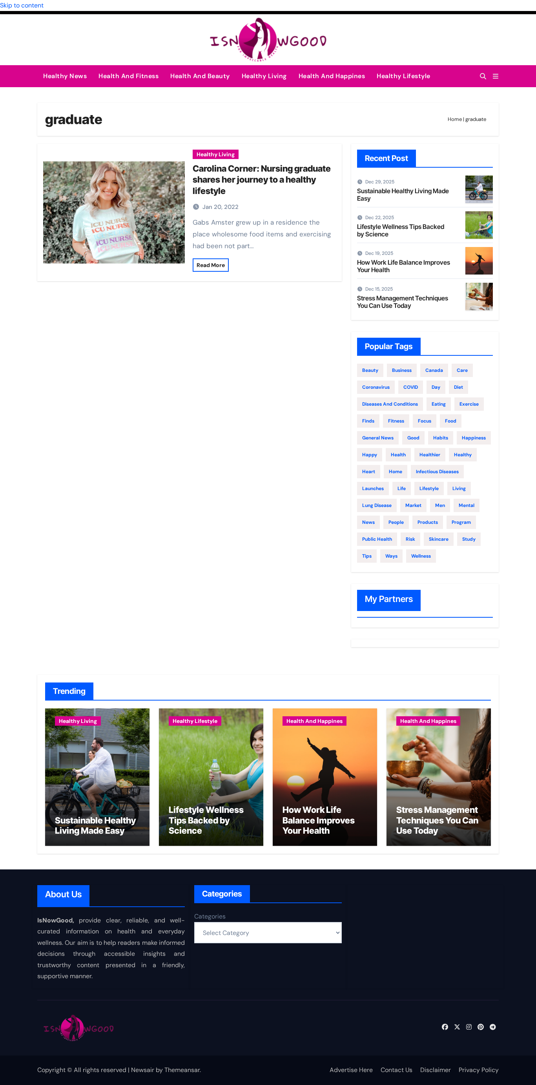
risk (410, 539)
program (461, 522)
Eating (439, 404)
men (440, 505)
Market (413, 505)
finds (368, 421)
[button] (495, 76)
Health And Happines (332, 76)
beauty (370, 370)
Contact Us (396, 1070)
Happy (369, 455)
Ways (391, 556)
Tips (367, 556)
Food (450, 421)
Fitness (396, 421)
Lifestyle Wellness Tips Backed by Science (400, 230)
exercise (469, 404)
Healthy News (65, 76)
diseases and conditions (390, 404)
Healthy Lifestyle (403, 76)
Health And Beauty (200, 76)
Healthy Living (264, 76)
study (469, 539)
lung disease (377, 505)
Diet (458, 387)
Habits (440, 438)
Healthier (429, 455)
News (368, 522)
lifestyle (429, 488)
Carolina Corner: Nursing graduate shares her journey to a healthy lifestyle (262, 179)
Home (455, 119)
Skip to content (22, 5)
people (396, 522)
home (395, 471)
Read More (211, 265)
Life (401, 488)
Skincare (438, 539)
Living (459, 488)
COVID (410, 387)
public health (377, 539)
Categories (210, 916)
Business (402, 370)
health (398, 455)
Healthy (463, 455)
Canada (434, 370)
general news (378, 438)
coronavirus (376, 387)
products (427, 522)
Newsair (142, 1070)
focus (424, 421)
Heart (368, 471)
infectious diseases (437, 471)
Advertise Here (351, 1070)
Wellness (421, 556)
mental (466, 505)
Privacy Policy (479, 1070)
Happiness (474, 438)
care (462, 370)
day (436, 387)
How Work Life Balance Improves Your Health (403, 266)
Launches (373, 488)
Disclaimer (435, 1070)
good (413, 438)
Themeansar (182, 1070)
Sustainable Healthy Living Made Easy (403, 194)
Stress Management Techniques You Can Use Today (402, 301)
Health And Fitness (128, 76)
